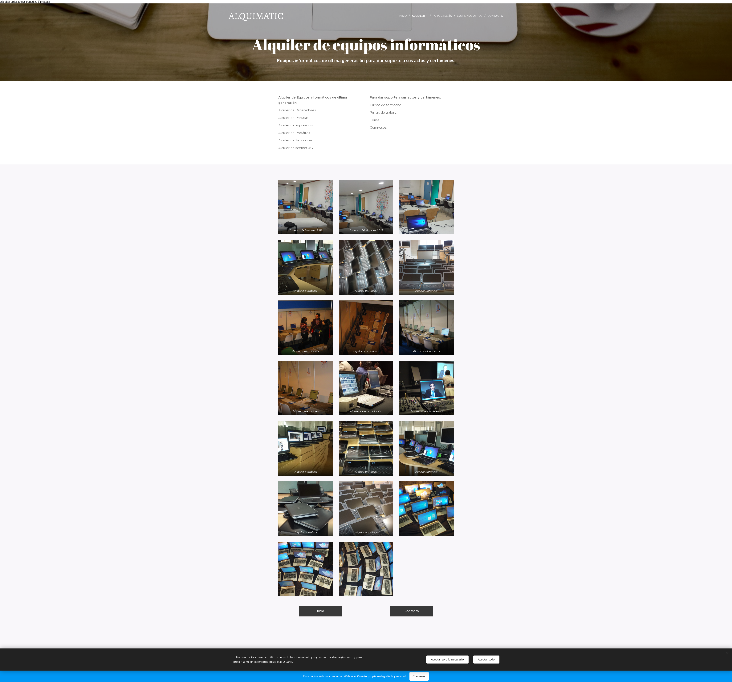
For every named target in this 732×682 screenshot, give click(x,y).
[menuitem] (404, 16)
